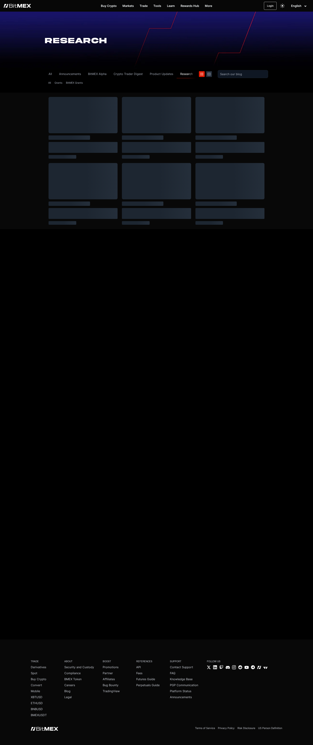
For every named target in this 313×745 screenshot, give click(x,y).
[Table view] (209, 74)
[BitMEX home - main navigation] (17, 6)
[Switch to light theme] (282, 5)
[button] (68, 74)
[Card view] (202, 74)
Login (270, 5)
